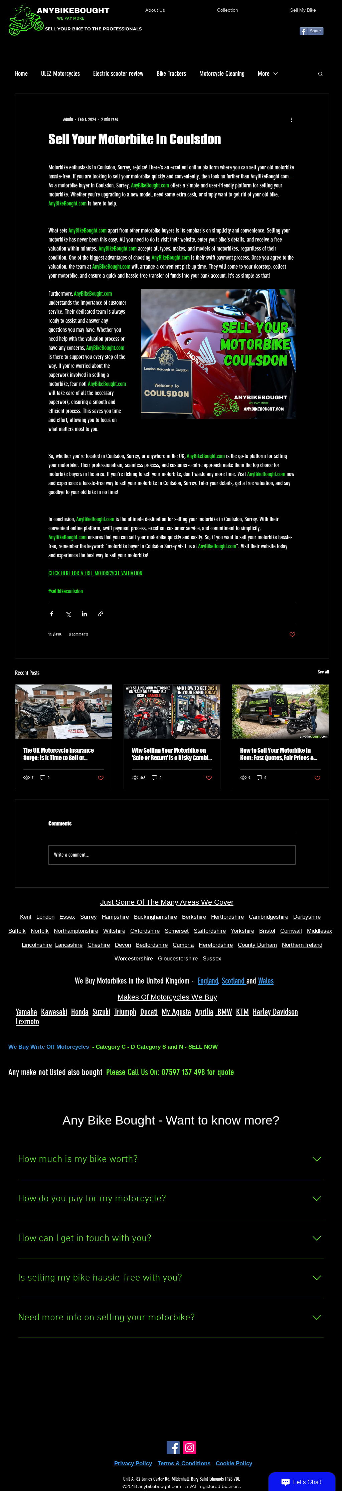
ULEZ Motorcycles (60, 73)
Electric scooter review (118, 73)
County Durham (257, 945)
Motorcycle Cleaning (221, 73)
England (208, 981)
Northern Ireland (302, 945)
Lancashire (68, 945)
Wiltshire (114, 931)
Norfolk (40, 931)
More (264, 73)
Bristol (267, 931)
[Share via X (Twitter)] (68, 614)
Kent (25, 917)
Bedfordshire (152, 945)
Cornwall (291, 931)
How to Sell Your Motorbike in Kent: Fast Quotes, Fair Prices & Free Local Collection (277, 754)
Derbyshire (307, 917)
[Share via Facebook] (51, 614)
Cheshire (99, 945)
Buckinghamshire (155, 917)
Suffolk (17, 931)
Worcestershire (134, 958)
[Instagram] (189, 1447)
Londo (43, 917)
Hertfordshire (227, 917)
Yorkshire (242, 931)
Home (21, 73)
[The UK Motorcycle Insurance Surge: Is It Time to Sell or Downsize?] (63, 712)
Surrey (88, 917)
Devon (123, 945)
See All (323, 672)
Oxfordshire (145, 931)
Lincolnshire (37, 945)
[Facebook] (173, 1447)
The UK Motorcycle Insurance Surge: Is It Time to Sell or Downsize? (58, 754)
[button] (320, 73)
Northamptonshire (76, 931)
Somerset (177, 931)
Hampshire (115, 917)
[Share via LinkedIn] (84, 614)
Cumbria (183, 945)
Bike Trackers (171, 73)
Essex (67, 917)
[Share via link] (101, 614)
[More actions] (292, 119)
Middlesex (319, 931)
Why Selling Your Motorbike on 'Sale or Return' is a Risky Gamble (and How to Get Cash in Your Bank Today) (171, 754)
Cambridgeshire (268, 917)
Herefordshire (216, 945)
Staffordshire (210, 931)
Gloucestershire (178, 958)
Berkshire (194, 917)
